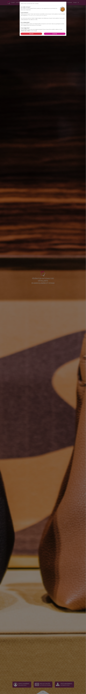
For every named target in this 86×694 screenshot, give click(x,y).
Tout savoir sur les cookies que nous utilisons (37, 15)
